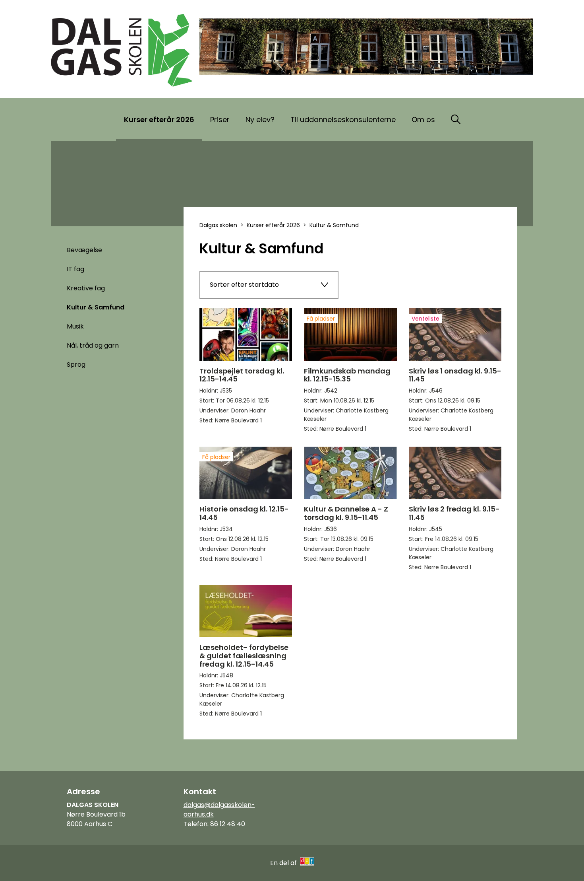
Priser (220, 119)
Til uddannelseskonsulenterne (343, 119)
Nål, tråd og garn (93, 345)
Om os (423, 119)
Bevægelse (84, 250)
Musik (75, 326)
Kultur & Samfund (95, 307)
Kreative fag (86, 288)
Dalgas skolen (218, 225)
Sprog (76, 364)
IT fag (75, 269)
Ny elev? (260, 119)
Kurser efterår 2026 (159, 119)
